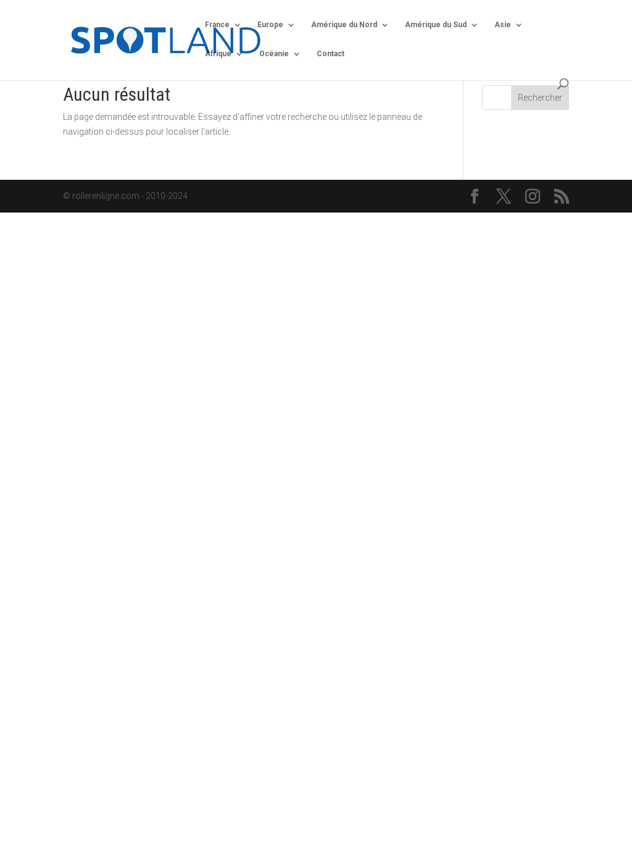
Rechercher (540, 98)
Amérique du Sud (436, 24)
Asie (502, 24)
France (217, 24)
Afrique (218, 53)
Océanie (274, 53)
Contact (330, 53)
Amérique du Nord (344, 24)
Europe (270, 24)
